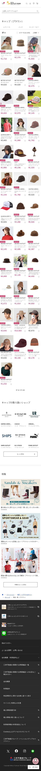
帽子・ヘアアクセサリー (24, 594)
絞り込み (35, 767)
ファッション (10, 594)
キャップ (7, 597)
